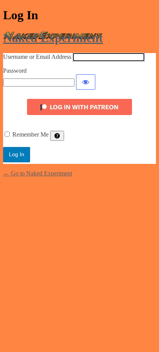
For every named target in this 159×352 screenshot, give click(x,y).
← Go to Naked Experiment (37, 173)
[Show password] (85, 82)
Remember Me (30, 134)
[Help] (57, 136)
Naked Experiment (53, 38)
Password (15, 70)
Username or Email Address (37, 56)
